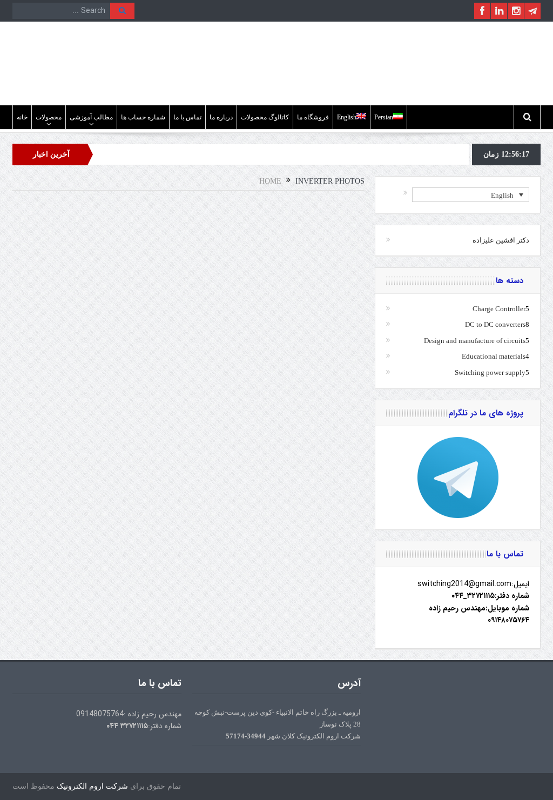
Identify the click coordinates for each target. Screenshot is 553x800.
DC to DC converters (495, 324)
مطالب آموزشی (91, 117)
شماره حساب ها (143, 117)
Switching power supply (490, 372)
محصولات (49, 117)
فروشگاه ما (313, 117)
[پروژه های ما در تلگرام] (457, 477)
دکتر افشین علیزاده (501, 240)
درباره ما (221, 117)
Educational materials (493, 356)
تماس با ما (187, 117)
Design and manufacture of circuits (474, 341)
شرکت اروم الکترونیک (92, 786)
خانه (22, 117)
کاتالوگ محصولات (265, 117)
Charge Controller (499, 309)
